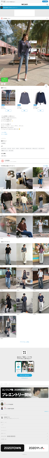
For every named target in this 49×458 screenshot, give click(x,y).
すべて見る (45, 165)
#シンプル (9, 148)
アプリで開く (45, 1)
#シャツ (13, 148)
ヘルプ (2, 424)
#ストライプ (22, 148)
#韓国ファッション (5, 150)
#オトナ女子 (11, 150)
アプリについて (24, 378)
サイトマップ (3, 427)
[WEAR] (24, 4)
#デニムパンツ (35, 148)
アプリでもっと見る (24, 341)
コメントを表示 (4, 134)
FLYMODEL (3, 143)
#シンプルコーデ (41, 148)
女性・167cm (4, 155)
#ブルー (17, 148)
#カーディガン (4, 148)
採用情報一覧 (46, 411)
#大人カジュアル (28, 148)
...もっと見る (3, 132)
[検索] (47, 4)
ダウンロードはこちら (24, 375)
